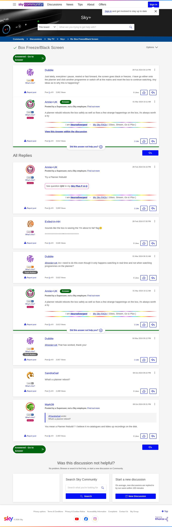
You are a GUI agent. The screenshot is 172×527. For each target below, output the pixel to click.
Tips (80, 4)
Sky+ (86, 17)
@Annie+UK (51, 263)
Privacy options (39, 511)
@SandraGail (54, 416)
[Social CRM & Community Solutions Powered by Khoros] (161, 519)
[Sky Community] (31, 4)
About (90, 4)
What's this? (30, 83)
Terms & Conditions (55, 511)
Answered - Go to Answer (29, 58)
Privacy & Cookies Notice (75, 511)
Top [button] (166, 511)
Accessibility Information (96, 511)
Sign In (153, 4)
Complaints (112, 511)
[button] (155, 69)
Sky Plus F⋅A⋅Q (79, 186)
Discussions (54, 4)
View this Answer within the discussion (66, 131)
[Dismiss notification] (156, 11)
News (69, 4)
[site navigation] (14, 4)
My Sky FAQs (100, 124)
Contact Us (123, 511)
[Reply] (153, 92)
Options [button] (150, 47)
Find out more (93, 107)
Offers (102, 4)
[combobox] (92, 27)
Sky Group (134, 511)
